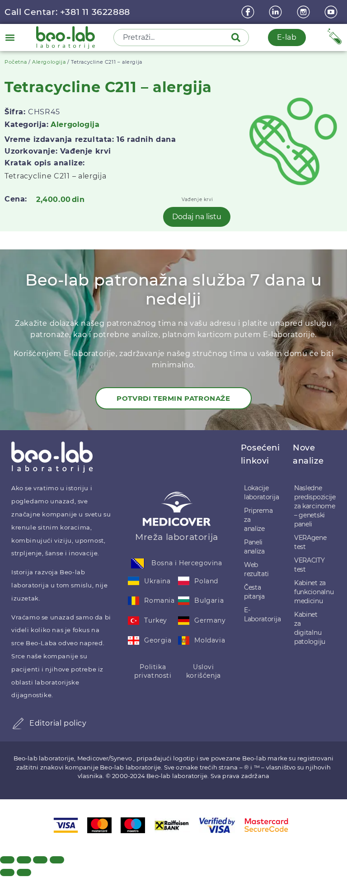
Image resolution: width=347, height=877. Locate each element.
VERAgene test (310, 542)
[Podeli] (40, 859)
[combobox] (173, 37)
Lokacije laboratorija (260, 492)
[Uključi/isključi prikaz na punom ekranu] (24, 859)
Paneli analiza (254, 546)
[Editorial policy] (18, 723)
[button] (9, 37)
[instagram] (304, 12)
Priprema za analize (258, 520)
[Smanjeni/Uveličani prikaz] (7, 859)
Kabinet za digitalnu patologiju (309, 628)
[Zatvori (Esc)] (57, 859)
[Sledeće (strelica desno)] (24, 872)
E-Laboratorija (260, 614)
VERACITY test (309, 564)
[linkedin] (276, 12)
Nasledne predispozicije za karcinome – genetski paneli (311, 506)
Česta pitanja (254, 591)
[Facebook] (249, 12)
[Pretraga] (237, 37)
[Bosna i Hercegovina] (138, 563)
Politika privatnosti (153, 671)
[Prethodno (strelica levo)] (7, 872)
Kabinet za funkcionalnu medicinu (311, 592)
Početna (16, 62)
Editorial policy (58, 723)
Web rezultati (256, 569)
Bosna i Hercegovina (186, 563)
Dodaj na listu (196, 216)
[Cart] (334, 36)
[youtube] (332, 12)
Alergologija (49, 62)
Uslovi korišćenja (203, 671)
